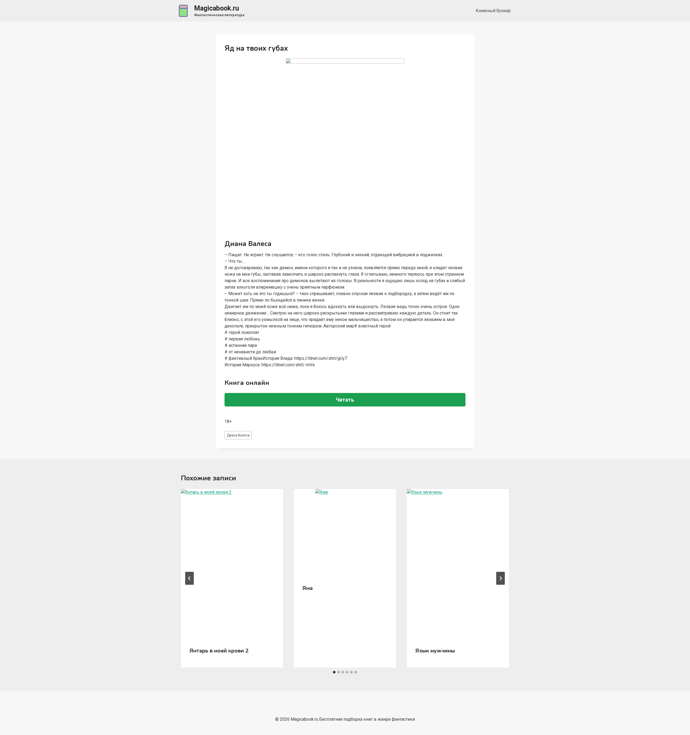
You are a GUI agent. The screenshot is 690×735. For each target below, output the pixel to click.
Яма (307, 588)
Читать (345, 399)
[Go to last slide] (189, 578)
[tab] (334, 672)
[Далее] (500, 578)
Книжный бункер (493, 10)
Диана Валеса (238, 435)
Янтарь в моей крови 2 (219, 650)
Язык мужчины (435, 650)
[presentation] (232, 563)
